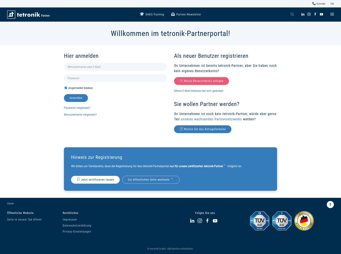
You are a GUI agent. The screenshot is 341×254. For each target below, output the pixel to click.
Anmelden (75, 98)
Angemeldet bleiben (80, 88)
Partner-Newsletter (188, 14)
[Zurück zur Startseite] (28, 14)
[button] (292, 14)
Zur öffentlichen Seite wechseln (149, 179)
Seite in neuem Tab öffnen (24, 219)
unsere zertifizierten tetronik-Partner (201, 166)
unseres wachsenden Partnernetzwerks (211, 119)
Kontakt (320, 3)
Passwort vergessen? (77, 108)
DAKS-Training (155, 14)
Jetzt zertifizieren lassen (97, 179)
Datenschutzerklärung (77, 225)
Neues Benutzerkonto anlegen (203, 81)
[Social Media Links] (192, 220)
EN (332, 3)
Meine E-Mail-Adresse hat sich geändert (198, 91)
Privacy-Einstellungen (77, 231)
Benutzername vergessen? (80, 114)
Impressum (70, 219)
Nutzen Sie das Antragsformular (205, 129)
